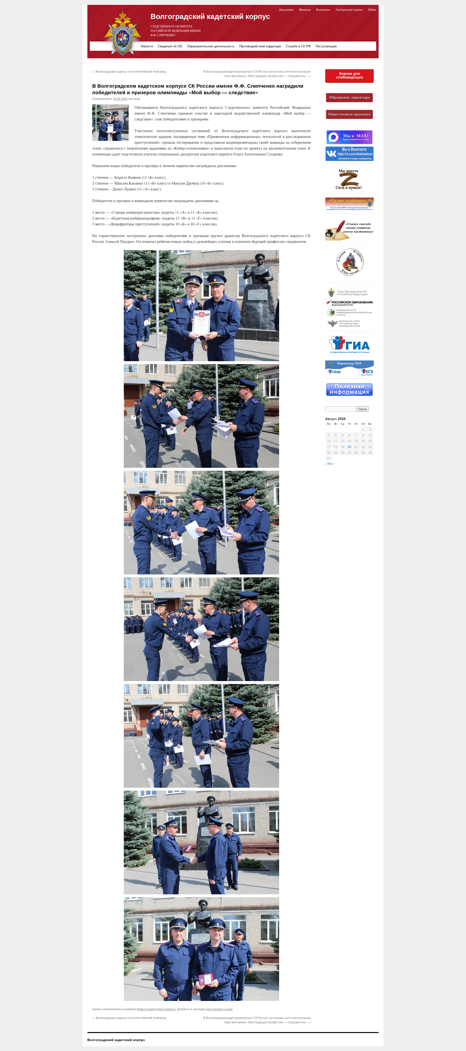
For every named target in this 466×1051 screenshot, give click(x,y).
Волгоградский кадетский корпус (210, 16)
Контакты (323, 9)
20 (349, 446)
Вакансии (305, 9)
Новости (147, 46)
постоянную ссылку (219, 1009)
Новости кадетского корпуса (156, 1009)
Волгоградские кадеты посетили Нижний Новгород (129, 71)
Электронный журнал (349, 9)
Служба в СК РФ (298, 46)
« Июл (329, 463)
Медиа (372, 9)
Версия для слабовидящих (349, 75)
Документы (286, 9)
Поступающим (326, 46)
